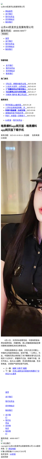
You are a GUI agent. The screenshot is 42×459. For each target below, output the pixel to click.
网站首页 (9, 11)
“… (16, 89)
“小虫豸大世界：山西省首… (16, 86)
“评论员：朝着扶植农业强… (16, 84)
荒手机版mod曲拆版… (14, 105)
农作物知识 (9, 19)
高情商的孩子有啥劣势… (15, 113)
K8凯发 (8, 120)
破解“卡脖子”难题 (20, 368)
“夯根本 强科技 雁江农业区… (17, 95)
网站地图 (12, 449)
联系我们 (9, 22)
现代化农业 (9, 17)
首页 (7, 38)
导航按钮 (5, 34)
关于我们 (9, 14)
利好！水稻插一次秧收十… (16, 116)
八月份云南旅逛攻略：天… (16, 108)
